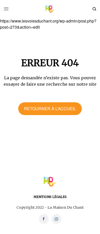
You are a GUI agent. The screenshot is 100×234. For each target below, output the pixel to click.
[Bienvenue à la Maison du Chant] (50, 9)
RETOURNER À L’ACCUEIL (50, 109)
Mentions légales (50, 197)
